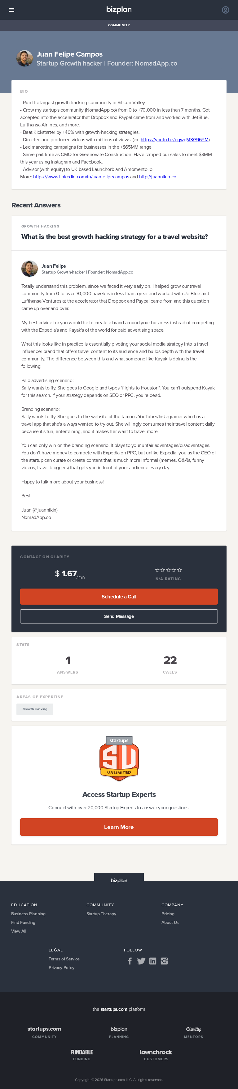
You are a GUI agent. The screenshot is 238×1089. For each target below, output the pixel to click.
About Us (170, 922)
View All (18, 931)
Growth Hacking (40, 226)
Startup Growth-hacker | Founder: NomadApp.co (87, 272)
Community (119, 25)
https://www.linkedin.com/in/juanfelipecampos (81, 176)
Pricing (167, 914)
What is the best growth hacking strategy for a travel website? (114, 237)
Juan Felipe (54, 266)
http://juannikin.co (157, 176)
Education (24, 905)
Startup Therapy (101, 914)
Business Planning (28, 914)
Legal (56, 950)
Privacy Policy (61, 967)
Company (172, 905)
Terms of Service (64, 959)
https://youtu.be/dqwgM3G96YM (175, 139)
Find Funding (23, 922)
